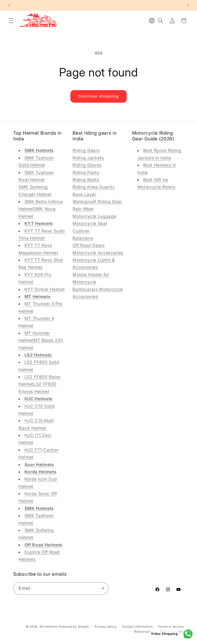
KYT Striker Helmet (45, 289)
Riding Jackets (88, 157)
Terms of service (171, 626)
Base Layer (84, 194)
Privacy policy (106, 626)
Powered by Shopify (73, 626)
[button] (11, 20)
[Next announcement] (188, 5)
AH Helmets (48, 626)
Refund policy (144, 631)
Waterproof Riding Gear (97, 201)
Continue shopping (98, 96)
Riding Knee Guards (93, 186)
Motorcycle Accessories (98, 252)
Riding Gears (86, 150)
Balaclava (83, 238)
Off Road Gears (89, 245)
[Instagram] (152, 22)
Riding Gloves (87, 165)
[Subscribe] (102, 588)
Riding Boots (86, 179)
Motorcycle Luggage (94, 216)
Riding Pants (86, 172)
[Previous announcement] (9, 5)
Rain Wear (83, 208)
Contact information (137, 626)
